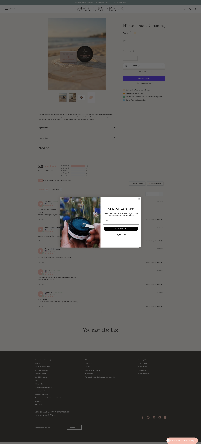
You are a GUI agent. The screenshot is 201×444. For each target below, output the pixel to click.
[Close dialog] (139, 199)
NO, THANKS (121, 235)
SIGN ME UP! (121, 229)
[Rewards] (182, 441)
